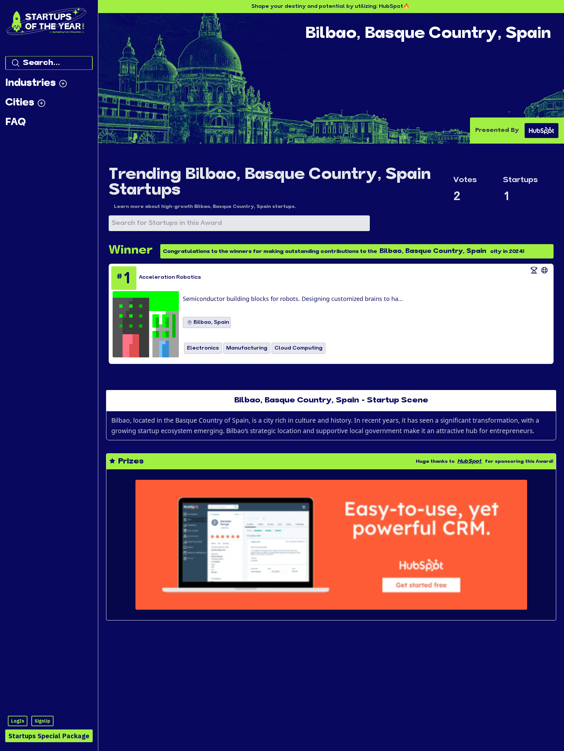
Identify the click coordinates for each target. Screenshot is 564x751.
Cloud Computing (298, 348)
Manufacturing (246, 348)
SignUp (42, 721)
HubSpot (469, 461)
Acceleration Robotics (170, 277)
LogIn (17, 721)
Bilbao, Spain (211, 322)
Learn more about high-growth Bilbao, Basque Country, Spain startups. (205, 206)
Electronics (203, 348)
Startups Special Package (48, 735)
